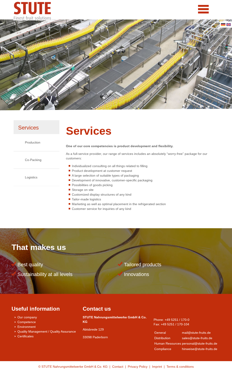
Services (28, 128)
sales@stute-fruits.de (197, 338)
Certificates (25, 336)
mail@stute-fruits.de (196, 332)
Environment (26, 327)
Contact (117, 366)
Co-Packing (33, 160)
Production (32, 142)
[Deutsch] (223, 25)
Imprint (157, 366)
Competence (26, 322)
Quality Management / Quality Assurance (46, 331)
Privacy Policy (137, 366)
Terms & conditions (180, 366)
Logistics (31, 177)
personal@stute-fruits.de (199, 343)
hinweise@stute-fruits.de (199, 349)
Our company (27, 317)
